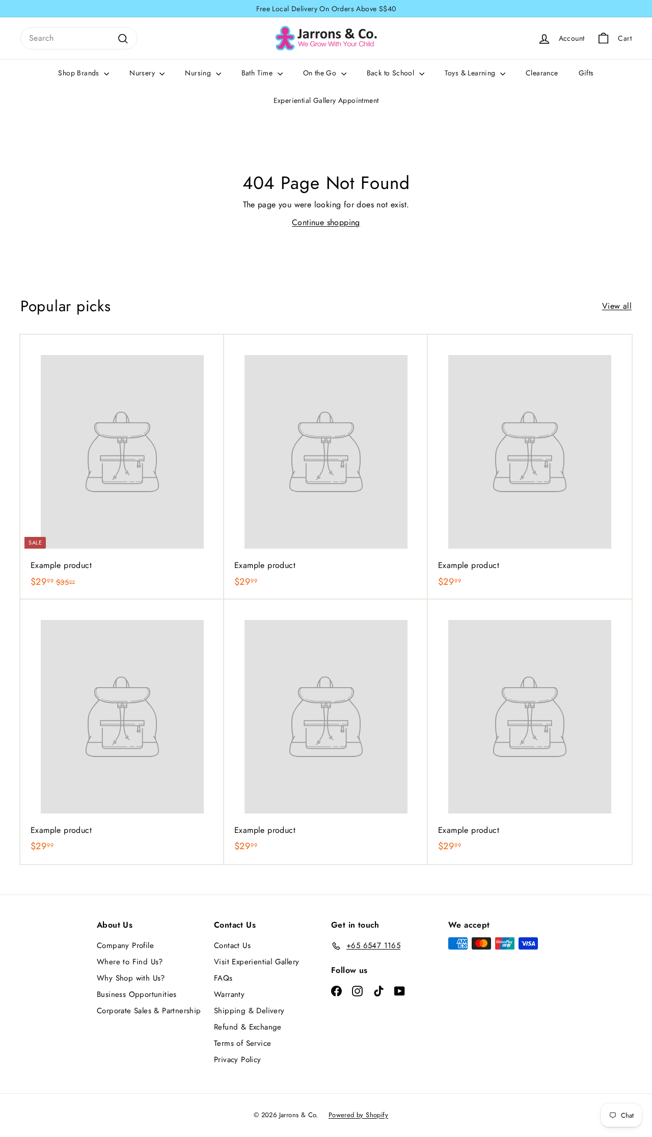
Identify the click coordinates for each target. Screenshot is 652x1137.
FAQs (223, 978)
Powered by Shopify (358, 1115)
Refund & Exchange (248, 1027)
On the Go (321, 73)
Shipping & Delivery (249, 1010)
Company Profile (125, 945)
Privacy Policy (237, 1059)
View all (617, 306)
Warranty (229, 994)
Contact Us (232, 945)
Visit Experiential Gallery (256, 961)
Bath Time (258, 73)
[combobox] (79, 38)
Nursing (199, 73)
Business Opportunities (137, 994)
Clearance (542, 73)
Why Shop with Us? (131, 978)
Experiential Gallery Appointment (326, 100)
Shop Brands (79, 73)
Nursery (143, 73)
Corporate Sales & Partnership (149, 1010)
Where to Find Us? (130, 961)
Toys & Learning (471, 73)
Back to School (392, 73)
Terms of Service (242, 1043)
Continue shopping (326, 222)
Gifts (586, 73)
